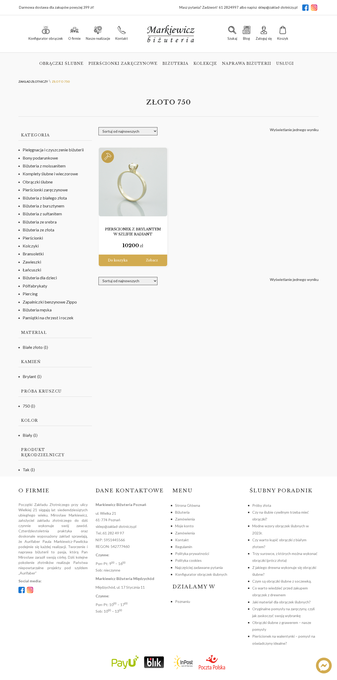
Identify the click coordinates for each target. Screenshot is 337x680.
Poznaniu (182, 601)
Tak (26, 469)
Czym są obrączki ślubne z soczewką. (281, 581)
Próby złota (261, 505)
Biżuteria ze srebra (40, 221)
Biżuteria (175, 63)
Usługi (285, 63)
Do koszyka (117, 260)
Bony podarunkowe (40, 157)
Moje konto (184, 526)
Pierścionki (33, 237)
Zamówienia (185, 519)
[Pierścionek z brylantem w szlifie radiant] (133, 182)
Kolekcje (205, 63)
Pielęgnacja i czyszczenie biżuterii (53, 149)
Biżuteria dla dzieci (40, 277)
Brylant (29, 376)
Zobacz (152, 260)
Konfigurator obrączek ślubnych (201, 574)
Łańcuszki (32, 269)
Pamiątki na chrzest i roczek (48, 317)
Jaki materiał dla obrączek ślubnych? (281, 602)
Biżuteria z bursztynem (43, 205)
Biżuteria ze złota (38, 229)
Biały (27, 435)
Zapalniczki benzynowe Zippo (50, 301)
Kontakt (182, 540)
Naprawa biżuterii (246, 63)
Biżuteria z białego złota (45, 197)
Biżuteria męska (37, 309)
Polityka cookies (188, 560)
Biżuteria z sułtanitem (42, 213)
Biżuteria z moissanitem (44, 165)
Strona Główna (187, 505)
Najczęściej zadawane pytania (199, 567)
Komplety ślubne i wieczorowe (50, 173)
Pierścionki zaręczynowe (122, 63)
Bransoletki (33, 253)
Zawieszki (32, 261)
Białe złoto (33, 347)
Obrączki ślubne (61, 63)
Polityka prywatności (192, 553)
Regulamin (183, 546)
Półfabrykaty (35, 285)
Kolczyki (31, 245)
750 (26, 405)
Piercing (30, 293)
